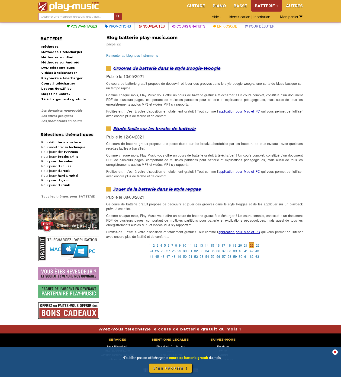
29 (179, 250)
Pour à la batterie (61, 142)
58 (229, 256)
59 (235, 256)
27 (168, 250)
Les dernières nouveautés (61, 110)
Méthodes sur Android (60, 62)
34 (207, 250)
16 (218, 245)
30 (185, 250)
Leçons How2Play (56, 88)
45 (157, 256)
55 (213, 256)
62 (252, 256)
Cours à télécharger (58, 83)
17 (223, 245)
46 (162, 256)
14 (207, 245)
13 (201, 245)
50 (185, 256)
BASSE (240, 5)
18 (229, 245)
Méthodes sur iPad (57, 57)
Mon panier (289, 17)
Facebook (223, 346)
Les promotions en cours (61, 121)
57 (224, 256)
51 (190, 256)
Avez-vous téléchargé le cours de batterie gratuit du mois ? (170, 329)
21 (246, 245)
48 (174, 256)
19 (234, 245)
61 (246, 256)
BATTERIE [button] (265, 5)
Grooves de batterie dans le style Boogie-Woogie (166, 68)
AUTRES (294, 5)
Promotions (119, 26)
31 (190, 250)
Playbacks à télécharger (62, 78)
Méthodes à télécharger (61, 52)
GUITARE (196, 5)
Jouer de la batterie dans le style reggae (157, 189)
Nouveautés (153, 26)
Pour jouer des (59, 152)
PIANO (219, 5)
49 (179, 256)
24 (151, 250)
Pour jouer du (56, 166)
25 (157, 250)
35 (213, 250)
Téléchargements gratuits (63, 99)
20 (240, 245)
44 (151, 256)
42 (252, 250)
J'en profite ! (170, 368)
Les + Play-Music (117, 346)
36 (218, 250)
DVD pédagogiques (58, 67)
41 (246, 250)
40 (240, 250)
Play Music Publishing (170, 346)
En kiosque (226, 26)
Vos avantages (83, 26)
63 (257, 256)
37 (224, 250)
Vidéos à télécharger (59, 73)
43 (257, 250)
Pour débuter (261, 26)
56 (218, 256)
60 (240, 256)
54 (207, 256)
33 (201, 250)
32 (196, 250)
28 (174, 250)
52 (196, 256)
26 (162, 250)
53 (201, 256)
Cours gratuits (190, 26)
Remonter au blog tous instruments (132, 55)
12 (195, 245)
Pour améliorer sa (63, 147)
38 (229, 250)
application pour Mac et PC (239, 111)
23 (258, 245)
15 (212, 245)
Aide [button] (216, 17)
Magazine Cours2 (56, 94)
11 (190, 245)
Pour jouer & (59, 156)
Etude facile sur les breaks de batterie (154, 128)
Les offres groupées (57, 116)
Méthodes (49, 46)
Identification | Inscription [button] (250, 17)
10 (184, 245)
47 (168, 256)
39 (235, 250)
